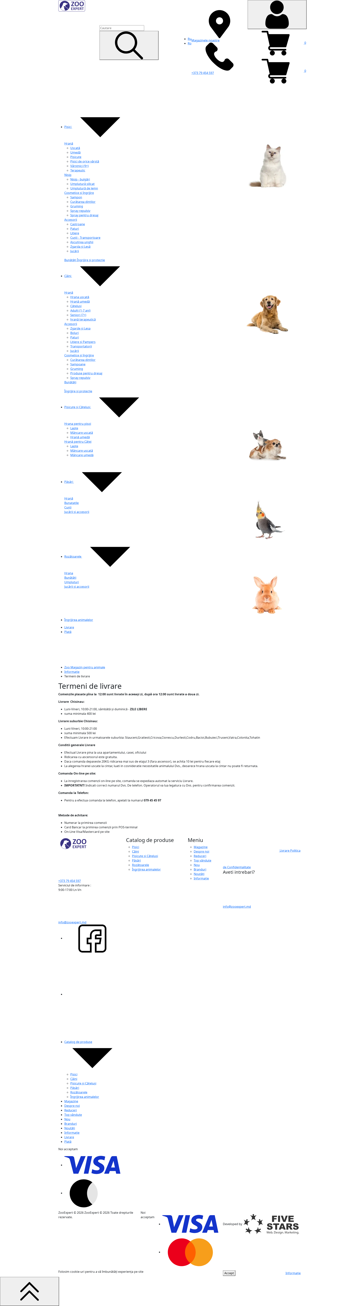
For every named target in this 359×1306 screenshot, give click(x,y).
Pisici (68, 127)
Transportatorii (81, 346)
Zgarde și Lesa (80, 328)
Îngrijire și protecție (91, 260)
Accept (229, 1273)
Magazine (71, 1101)
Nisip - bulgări (80, 179)
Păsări (69, 482)
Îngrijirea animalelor (78, 620)
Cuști (67, 507)
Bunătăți (70, 260)
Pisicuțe (75, 157)
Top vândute (73, 1115)
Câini (68, 276)
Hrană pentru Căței (77, 442)
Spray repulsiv (80, 211)
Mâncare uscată (81, 433)
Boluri (74, 333)
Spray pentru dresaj (84, 215)
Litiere (74, 233)
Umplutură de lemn (84, 188)
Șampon (76, 197)
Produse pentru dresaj (86, 373)
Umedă (75, 152)
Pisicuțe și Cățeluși (77, 407)
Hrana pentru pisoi (77, 424)
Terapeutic (77, 170)
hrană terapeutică (83, 319)
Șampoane (77, 364)
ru (189, 39)
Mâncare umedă (81, 455)
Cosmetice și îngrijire (79, 193)
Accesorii (70, 220)
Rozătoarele (73, 556)
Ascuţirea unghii (81, 242)
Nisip (67, 175)
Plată (67, 632)
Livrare (69, 627)
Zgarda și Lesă (80, 247)
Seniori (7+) (78, 315)
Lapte (74, 428)
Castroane (77, 224)
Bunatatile (71, 503)
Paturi (74, 229)
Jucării (74, 251)
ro (189, 43)
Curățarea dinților (83, 202)
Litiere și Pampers (83, 342)
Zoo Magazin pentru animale (84, 667)
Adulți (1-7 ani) (80, 310)
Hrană (68, 143)
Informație (71, 672)
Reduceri (70, 1110)
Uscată (75, 148)
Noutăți (69, 1128)
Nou (67, 1119)
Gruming (76, 206)
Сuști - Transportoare (85, 238)
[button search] (129, 45)
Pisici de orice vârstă (84, 161)
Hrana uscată (79, 297)
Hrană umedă (80, 301)
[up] (29, 1291)
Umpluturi (71, 582)
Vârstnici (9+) (79, 166)
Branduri (70, 1124)
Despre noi (72, 1106)
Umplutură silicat (82, 184)
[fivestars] (271, 1224)
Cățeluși (76, 306)
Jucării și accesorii (76, 512)
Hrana (68, 573)
